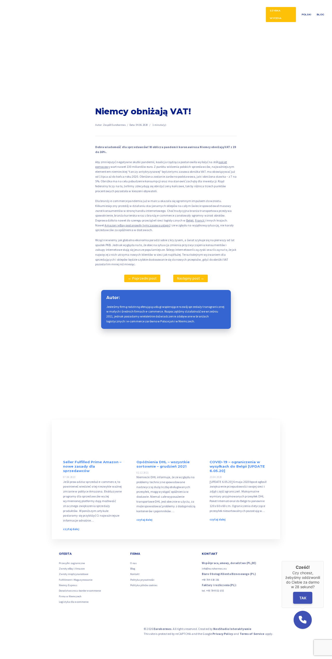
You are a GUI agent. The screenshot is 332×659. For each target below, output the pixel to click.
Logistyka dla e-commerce (73, 601)
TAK (302, 598)
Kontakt (135, 574)
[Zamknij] (323, 561)
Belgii (190, 220)
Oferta (50, 14)
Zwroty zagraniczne (110, 14)
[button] (303, 620)
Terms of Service (252, 634)
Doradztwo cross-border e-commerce (80, 590)
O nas (255, 14)
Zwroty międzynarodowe (73, 574)
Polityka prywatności (142, 579)
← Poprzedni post (142, 278)
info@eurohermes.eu (214, 568)
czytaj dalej (71, 529)
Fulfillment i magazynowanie (149, 14)
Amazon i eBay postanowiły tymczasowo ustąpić (137, 225)
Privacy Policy (222, 634)
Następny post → (190, 278)
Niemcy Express (68, 585)
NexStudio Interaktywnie (232, 629)
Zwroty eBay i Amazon (198, 14)
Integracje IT (234, 14)
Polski (306, 14)
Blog (320, 14)
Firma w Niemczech (70, 596)
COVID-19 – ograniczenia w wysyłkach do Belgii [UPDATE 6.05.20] (237, 466)
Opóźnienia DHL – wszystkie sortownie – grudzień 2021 (163, 464)
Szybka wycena (275, 14)
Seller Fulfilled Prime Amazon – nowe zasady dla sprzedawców (92, 466)
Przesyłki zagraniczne (71, 14)
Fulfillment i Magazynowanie (75, 579)
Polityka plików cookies (143, 585)
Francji (200, 220)
